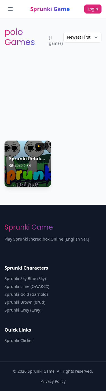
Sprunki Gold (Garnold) (26, 294)
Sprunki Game (50, 9)
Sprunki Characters (26, 268)
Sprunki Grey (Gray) (23, 310)
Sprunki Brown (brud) (25, 302)
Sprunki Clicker (19, 340)
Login (93, 9)
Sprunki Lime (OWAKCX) (27, 286)
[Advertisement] (53, 94)
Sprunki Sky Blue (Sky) (25, 278)
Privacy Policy (53, 381)
